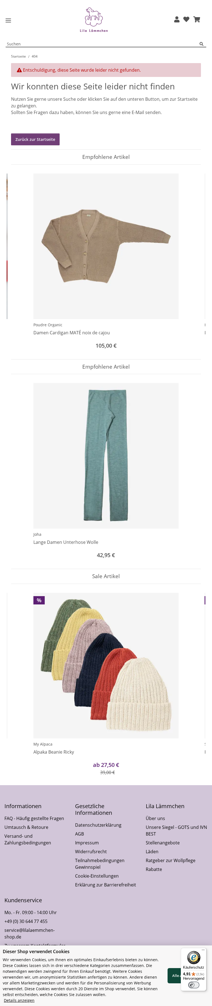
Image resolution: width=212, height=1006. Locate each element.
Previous (20, 261)
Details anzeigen (19, 1000)
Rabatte (154, 869)
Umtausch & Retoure (26, 827)
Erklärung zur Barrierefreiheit (105, 885)
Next (192, 261)
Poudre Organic (47, 324)
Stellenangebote (163, 843)
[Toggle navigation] (8, 20)
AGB (79, 834)
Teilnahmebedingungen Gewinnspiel (99, 863)
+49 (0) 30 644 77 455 (25, 921)
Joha (37, 534)
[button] (176, 19)
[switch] (193, 985)
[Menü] (203, 951)
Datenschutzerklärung (98, 825)
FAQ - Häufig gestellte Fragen (34, 818)
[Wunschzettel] (186, 19)
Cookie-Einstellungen (97, 876)
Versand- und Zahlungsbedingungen (27, 839)
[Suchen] (203, 44)
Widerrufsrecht (91, 852)
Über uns (155, 818)
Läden (152, 852)
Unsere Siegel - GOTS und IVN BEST (176, 830)
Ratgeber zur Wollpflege (170, 860)
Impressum (87, 843)
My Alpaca (42, 744)
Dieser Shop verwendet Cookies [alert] (36, 951)
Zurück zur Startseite (35, 139)
